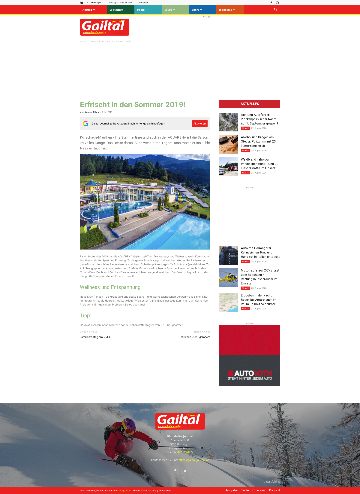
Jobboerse (225, 9)
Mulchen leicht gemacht (195, 337)
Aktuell (87, 9)
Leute (168, 9)
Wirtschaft (116, 9)
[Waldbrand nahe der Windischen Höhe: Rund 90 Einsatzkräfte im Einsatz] (228, 166)
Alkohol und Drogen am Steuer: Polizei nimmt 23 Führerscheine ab (258, 141)
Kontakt (274, 490)
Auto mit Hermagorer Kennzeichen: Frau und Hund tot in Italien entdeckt (260, 252)
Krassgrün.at (124, 490)
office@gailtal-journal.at (194, 460)
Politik (141, 9)
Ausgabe (231, 490)
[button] (275, 10)
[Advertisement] (206, 27)
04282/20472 (185, 452)
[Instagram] (277, 2)
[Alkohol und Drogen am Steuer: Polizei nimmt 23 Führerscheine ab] (228, 144)
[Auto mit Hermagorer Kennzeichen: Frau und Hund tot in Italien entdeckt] (228, 255)
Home (83, 41)
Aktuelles (250, 104)
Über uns (259, 490)
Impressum (165, 490)
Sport (195, 9)
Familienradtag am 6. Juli (95, 337)
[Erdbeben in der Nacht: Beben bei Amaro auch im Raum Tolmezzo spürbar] (228, 302)
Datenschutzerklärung (144, 490)
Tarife (245, 490)
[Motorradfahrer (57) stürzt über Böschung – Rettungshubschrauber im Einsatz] (228, 277)
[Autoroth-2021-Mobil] (249, 384)
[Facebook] (271, 2)
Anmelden (143, 2)
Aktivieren (200, 123)
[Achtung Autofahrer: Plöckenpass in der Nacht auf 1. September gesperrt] (228, 122)
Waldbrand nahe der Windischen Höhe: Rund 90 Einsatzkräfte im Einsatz (259, 164)
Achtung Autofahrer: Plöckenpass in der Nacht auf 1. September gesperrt (259, 119)
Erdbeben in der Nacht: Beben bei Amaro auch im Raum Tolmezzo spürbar (259, 299)
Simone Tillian (92, 112)
